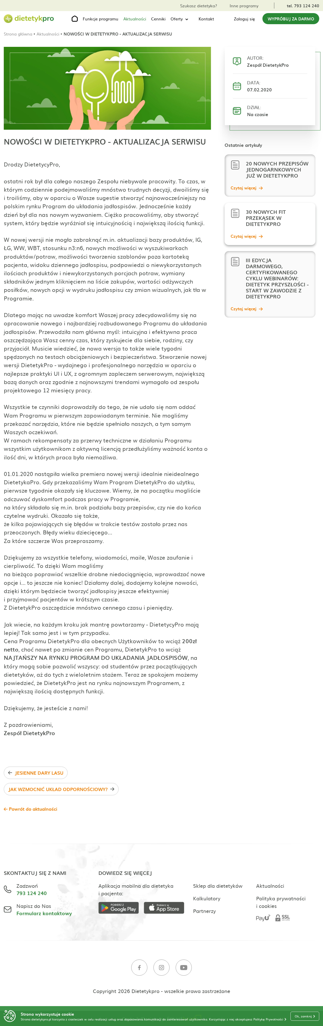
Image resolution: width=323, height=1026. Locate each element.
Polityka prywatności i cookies (281, 901)
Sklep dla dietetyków (218, 885)
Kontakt (206, 19)
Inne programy (244, 6)
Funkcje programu (100, 19)
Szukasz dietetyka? (198, 6)
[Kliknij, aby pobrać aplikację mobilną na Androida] (121, 908)
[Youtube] (184, 968)
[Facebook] (139, 968)
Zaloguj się (244, 19)
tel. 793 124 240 (303, 6)
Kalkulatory (206, 898)
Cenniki (158, 19)
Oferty (177, 19)
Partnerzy (204, 910)
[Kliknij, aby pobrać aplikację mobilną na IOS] (166, 908)
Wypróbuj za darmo (291, 19)
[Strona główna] (29, 18)
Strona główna (18, 33)
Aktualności (134, 19)
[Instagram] (161, 968)
